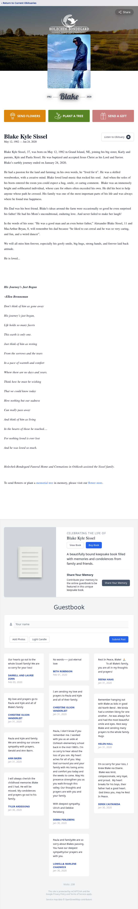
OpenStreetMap (72, 899)
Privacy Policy (59, 894)
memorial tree (44, 483)
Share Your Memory (116, 582)
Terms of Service (78, 894)
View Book (75, 545)
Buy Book (94, 545)
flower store (95, 483)
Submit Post (119, 639)
